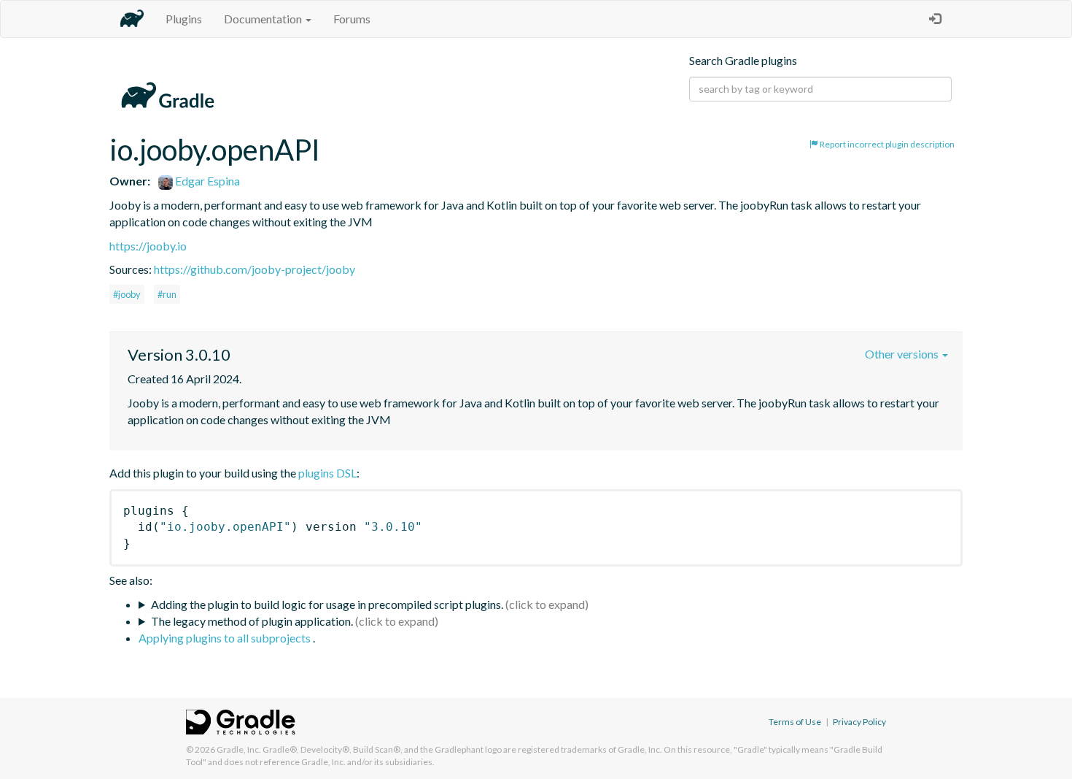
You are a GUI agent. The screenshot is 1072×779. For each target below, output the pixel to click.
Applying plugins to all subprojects (226, 638)
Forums (351, 19)
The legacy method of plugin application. (252, 621)
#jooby (127, 294)
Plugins (184, 19)
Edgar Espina (206, 181)
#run (167, 294)
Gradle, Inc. (239, 749)
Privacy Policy (859, 721)
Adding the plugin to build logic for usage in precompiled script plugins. (327, 604)
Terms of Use (795, 721)
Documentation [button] (264, 19)
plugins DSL (327, 473)
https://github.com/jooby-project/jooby (254, 269)
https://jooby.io (148, 246)
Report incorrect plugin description (886, 144)
